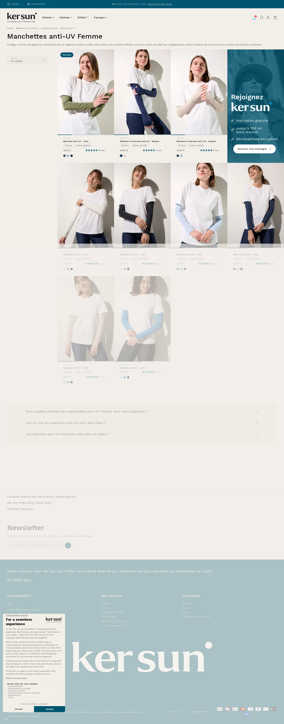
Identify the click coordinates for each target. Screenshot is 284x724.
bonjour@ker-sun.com (28, 609)
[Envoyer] (68, 545)
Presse (185, 612)
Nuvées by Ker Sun (128, 364)
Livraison (105, 603)
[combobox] (15, 4)
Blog (184, 608)
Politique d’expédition (103, 712)
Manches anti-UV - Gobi (75, 141)
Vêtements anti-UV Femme (27, 28)
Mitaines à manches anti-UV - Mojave (139, 141)
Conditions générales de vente (131, 712)
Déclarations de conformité (196, 616)
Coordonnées (33, 716)
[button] (91, 150)
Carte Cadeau (108, 616)
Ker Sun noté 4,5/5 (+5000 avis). (29, 502)
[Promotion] (255, 106)
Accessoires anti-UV (49, 28)
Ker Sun (67, 138)
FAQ (9, 604)
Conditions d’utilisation (79, 712)
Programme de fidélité (112, 612)
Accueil (10, 28)
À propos (187, 603)
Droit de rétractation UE (113, 625)
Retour (104, 608)
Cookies (9, 720)
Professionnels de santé (113, 621)
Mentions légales (15, 716)
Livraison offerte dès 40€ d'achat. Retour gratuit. (41, 496)
